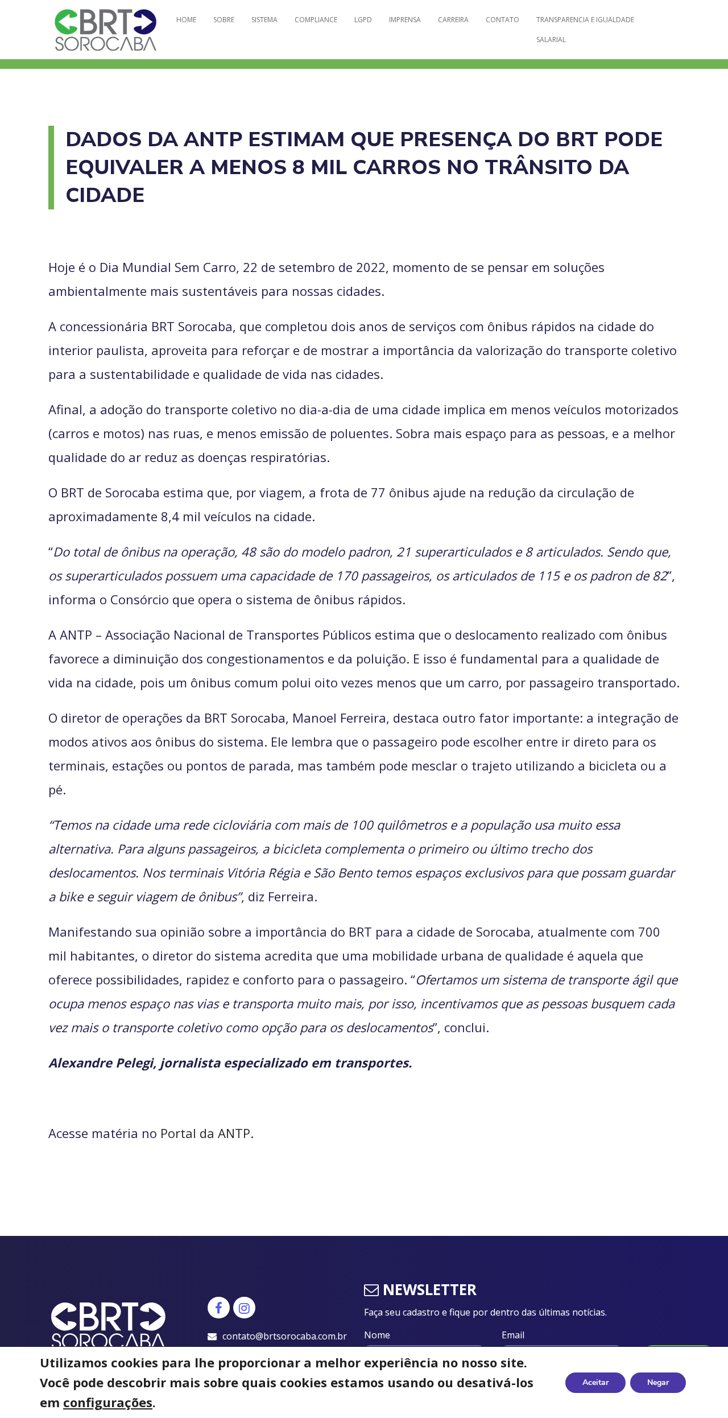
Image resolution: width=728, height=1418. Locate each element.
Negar (658, 1382)
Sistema (264, 19)
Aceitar (595, 1382)
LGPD (363, 19)
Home (186, 19)
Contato (502, 19)
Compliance (316, 19)
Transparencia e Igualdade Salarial (585, 29)
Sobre (223, 19)
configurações (107, 1402)
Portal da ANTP (205, 1132)
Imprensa (405, 19)
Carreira (453, 19)
